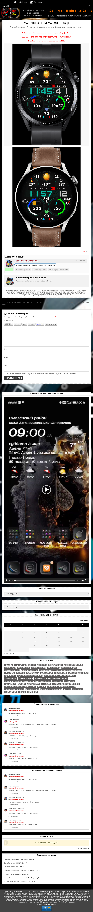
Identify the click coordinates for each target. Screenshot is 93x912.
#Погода (39, 293)
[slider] (44, 580)
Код (24, 324)
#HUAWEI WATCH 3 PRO (29, 670)
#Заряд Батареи (80, 292)
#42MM (8, 665)
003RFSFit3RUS (22, 863)
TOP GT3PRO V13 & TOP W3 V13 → (78, 302)
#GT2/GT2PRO (21, 665)
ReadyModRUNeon (14, 708)
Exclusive (69, 27)
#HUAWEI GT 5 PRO (69, 668)
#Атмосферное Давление (24, 292)
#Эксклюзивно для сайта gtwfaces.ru (59, 295)
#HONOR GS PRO (55, 665)
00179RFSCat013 (14, 720)
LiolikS (22, 692)
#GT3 (32, 665)
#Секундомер (10, 684)
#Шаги (44, 295)
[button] (46, 489)
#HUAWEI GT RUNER (58, 291)
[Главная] (14, 2)
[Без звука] (82, 580)
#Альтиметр (60, 673)
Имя (5, 349)
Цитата (31, 324)
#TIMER (20, 673)
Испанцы (32, 692)
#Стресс (46, 684)
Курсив (17, 324)
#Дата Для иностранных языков (30, 676)
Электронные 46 (78, 27)
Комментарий (9, 320)
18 (34, 641)
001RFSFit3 (30, 859)
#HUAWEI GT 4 (54, 668)
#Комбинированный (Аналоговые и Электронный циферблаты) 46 (27, 681)
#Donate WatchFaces (26, 291)
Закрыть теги (51, 324)
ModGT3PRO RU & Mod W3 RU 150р (46, 23)
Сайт (5, 365)
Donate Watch (61, 27)
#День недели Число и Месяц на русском (45, 292)
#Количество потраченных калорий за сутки (22, 293)
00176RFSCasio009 (15, 754)
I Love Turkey (10, 692)
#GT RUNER (42, 665)
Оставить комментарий (46, 27)
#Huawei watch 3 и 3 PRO (72, 291)
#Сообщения (33, 684)
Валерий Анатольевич (18, 27)
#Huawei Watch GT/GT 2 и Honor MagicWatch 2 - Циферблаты (61, 670)
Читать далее (32, 713)
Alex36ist (77, 689)
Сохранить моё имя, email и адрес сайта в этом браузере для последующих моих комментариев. (42, 374)
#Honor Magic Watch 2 (73, 665)
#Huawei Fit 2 (10, 668)
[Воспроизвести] (7, 580)
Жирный (8, 324)
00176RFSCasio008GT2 (16, 743)
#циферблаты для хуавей (71, 293)
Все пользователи (82, 849)
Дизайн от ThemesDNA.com (46, 904)
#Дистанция (10, 678)
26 (47, 646)
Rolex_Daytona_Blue (33, 878)
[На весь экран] (86, 580)
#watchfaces (11, 292)
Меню (7, 6)
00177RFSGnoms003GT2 (16, 731)
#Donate (16, 291)
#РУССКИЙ (46, 293)
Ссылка (40, 324)
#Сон (50, 293)
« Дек (6, 653)
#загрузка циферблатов (66, 292)
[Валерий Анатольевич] (9, 263)
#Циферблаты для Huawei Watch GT (66, 684)
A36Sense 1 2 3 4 (33, 870)
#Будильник (10, 676)
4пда (67, 689)
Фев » (12, 653)
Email (6, 357)
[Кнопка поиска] (89, 6)
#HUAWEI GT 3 (37, 291)
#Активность (46, 673)
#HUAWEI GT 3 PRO (47, 291)
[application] (46, 490)
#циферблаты (57, 293)
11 (34, 637)
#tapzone (84, 291)
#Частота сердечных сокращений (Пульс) (20, 687)
